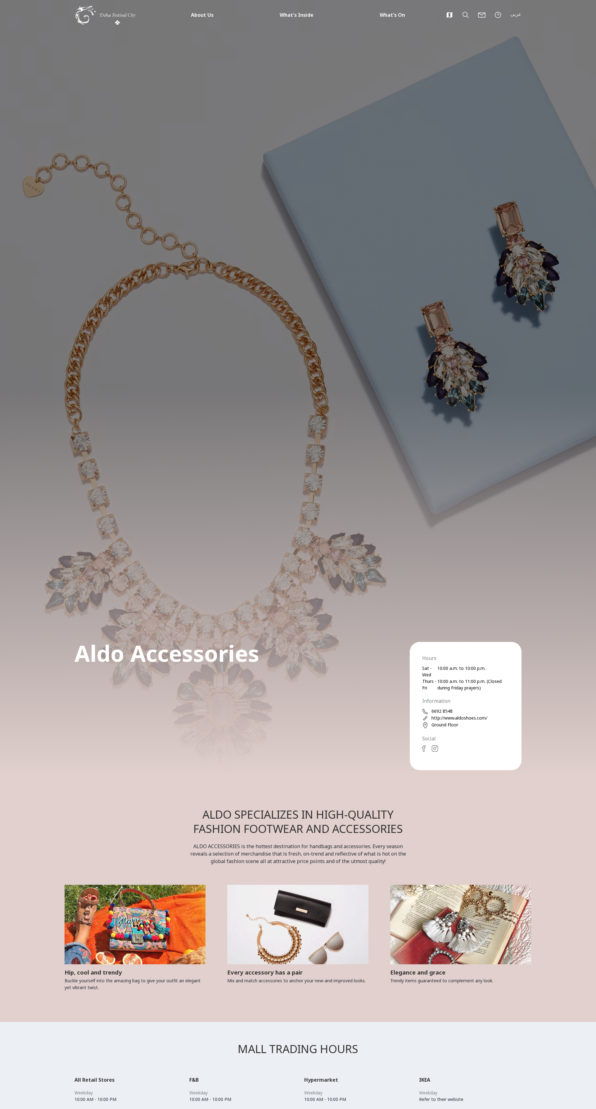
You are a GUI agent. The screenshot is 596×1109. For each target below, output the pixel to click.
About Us (202, 14)
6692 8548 (442, 711)
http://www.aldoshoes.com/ (459, 718)
